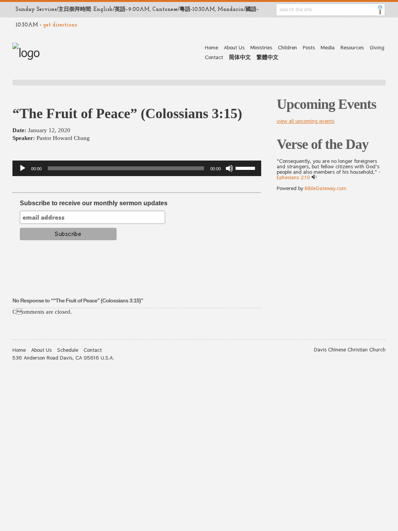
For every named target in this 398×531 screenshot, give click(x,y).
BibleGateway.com (325, 188)
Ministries (261, 47)
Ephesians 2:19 (293, 177)
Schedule (67, 349)
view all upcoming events (305, 120)
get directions (60, 25)
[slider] (246, 168)
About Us (234, 47)
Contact (214, 57)
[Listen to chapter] (314, 177)
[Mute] (229, 168)
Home (211, 47)
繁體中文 (267, 57)
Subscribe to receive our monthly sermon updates (94, 203)
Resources (352, 47)
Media (328, 47)
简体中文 (240, 57)
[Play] (22, 168)
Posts (309, 47)
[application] (136, 168)
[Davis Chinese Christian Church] (26, 53)
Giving (377, 47)
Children (287, 47)
